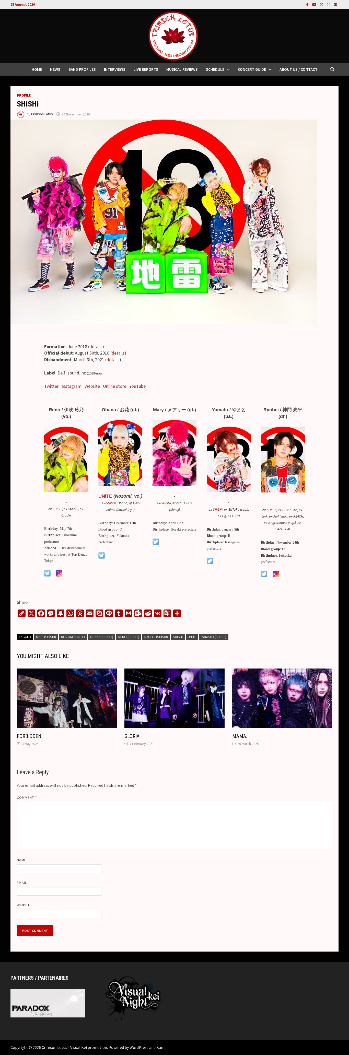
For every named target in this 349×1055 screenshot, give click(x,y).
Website (92, 386)
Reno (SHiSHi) (128, 637)
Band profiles (82, 69)
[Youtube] (315, 4)
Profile (24, 95)
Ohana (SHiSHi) (101, 637)
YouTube (137, 386)
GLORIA (131, 736)
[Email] (335, 4)
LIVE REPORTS (146, 69)
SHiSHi (57, 509)
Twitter (51, 386)
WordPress (139, 1047)
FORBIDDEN (29, 736)
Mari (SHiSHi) (46, 637)
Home (37, 69)
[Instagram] (329, 4)
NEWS (55, 69)
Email (22, 882)
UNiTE (105, 496)
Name (21, 860)
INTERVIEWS (114, 69)
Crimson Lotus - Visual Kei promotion (74, 1047)
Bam (160, 1047)
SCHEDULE (215, 69)
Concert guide (252, 69)
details (95, 346)
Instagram (72, 386)
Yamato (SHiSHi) (213, 637)
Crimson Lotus (42, 114)
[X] (322, 4)
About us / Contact (299, 69)
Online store (114, 386)
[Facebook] (308, 4)
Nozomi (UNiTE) (73, 637)
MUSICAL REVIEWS (182, 69)
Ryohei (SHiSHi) (156, 637)
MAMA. (239, 736)
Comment (27, 797)
